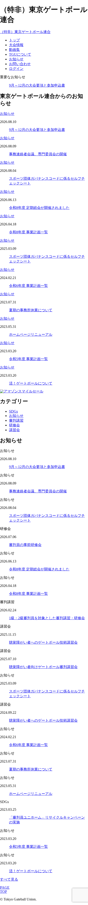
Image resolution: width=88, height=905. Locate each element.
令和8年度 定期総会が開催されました (39, 208)
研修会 (14, 425)
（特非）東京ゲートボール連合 (25, 32)
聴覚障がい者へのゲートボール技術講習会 (43, 642)
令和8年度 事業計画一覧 (28, 232)
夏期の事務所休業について (30, 310)
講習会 (14, 430)
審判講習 (16, 420)
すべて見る (9, 879)
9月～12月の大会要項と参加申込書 (37, 85)
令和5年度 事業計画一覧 (28, 359)
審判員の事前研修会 (25, 545)
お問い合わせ (20, 64)
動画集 (14, 50)
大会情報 (16, 45)
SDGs (13, 411)
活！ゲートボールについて (30, 383)
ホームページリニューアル (30, 334)
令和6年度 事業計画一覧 (28, 286)
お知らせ (16, 59)
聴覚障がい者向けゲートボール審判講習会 (43, 667)
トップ (14, 40)
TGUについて (20, 54)
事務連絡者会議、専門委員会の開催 (38, 154)
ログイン (16, 69)
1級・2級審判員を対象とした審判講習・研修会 (47, 618)
